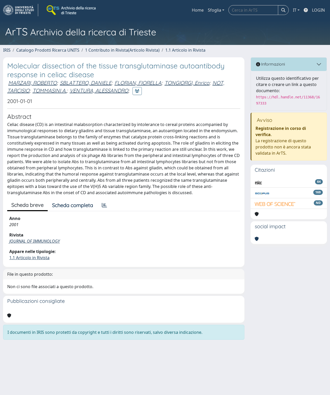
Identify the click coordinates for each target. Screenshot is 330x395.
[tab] (104, 205)
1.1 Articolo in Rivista (185, 50)
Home (198, 10)
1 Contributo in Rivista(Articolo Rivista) (122, 50)
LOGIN (318, 10)
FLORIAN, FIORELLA (137, 83)
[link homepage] (20, 10)
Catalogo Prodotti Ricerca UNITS (47, 50)
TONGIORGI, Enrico (186, 83)
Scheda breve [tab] (27, 205)
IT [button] (294, 10)
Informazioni (272, 64)
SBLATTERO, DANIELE (85, 83)
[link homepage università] (71, 10)
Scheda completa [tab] (72, 205)
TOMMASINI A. (49, 90)
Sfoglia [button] (214, 10)
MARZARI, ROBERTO (32, 83)
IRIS (7, 50)
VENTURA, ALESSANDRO (99, 90)
